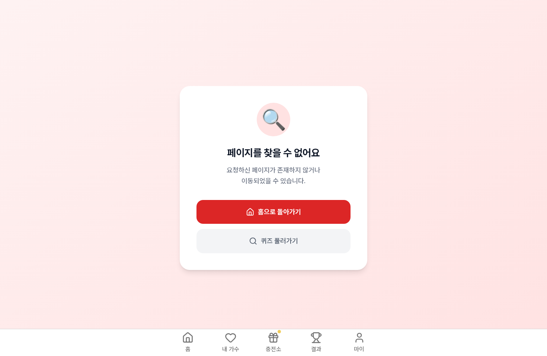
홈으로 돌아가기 (279, 212)
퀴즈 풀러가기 (279, 241)
